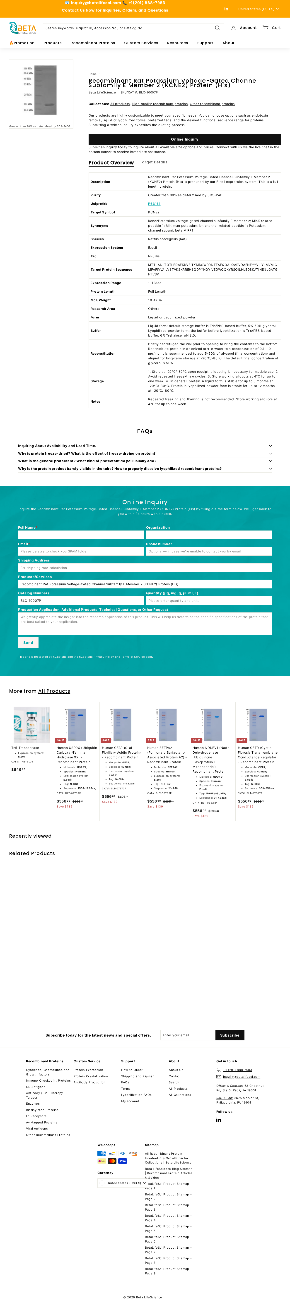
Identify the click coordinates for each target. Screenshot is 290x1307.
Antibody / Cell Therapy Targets (44, 1095)
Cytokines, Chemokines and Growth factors (48, 1072)
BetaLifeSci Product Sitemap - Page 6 (168, 1239)
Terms (126, 1088)
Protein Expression (88, 1070)
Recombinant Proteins (93, 42)
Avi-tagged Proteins (41, 1122)
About (228, 42)
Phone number (159, 544)
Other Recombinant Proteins (48, 1135)
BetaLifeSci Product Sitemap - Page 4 (168, 1218)
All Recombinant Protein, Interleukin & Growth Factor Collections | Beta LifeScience (168, 1158)
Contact (175, 1076)
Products (53, 42)
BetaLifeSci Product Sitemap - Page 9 (168, 1271)
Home (93, 74)
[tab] (111, 164)
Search (174, 1082)
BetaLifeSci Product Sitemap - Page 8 (168, 1260)
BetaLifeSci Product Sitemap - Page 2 (168, 1196)
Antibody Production (90, 1082)
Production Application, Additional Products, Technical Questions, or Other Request (93, 609)
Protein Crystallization (91, 1076)
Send (28, 642)
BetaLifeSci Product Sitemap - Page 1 (168, 1186)
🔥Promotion (22, 42)
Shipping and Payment (138, 1076)
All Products (54, 691)
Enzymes (33, 1103)
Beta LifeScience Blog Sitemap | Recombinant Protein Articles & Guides (169, 1173)
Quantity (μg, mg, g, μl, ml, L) (172, 593)
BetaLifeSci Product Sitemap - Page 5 (168, 1228)
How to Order (132, 1070)
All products (120, 104)
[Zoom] (41, 92)
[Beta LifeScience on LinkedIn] (218, 1119)
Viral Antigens (37, 1128)
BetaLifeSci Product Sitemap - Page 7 (168, 1250)
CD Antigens (36, 1087)
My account (130, 1101)
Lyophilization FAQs (136, 1095)
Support (205, 42)
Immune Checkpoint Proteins (48, 1080)
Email (23, 544)
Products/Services (35, 577)
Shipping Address (34, 560)
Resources (177, 42)
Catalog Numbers (34, 593)
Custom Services (141, 42)
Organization (158, 527)
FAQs (125, 1082)
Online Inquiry (184, 139)
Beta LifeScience (102, 92)
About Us (176, 1070)
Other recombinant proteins (212, 104)
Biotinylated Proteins (42, 1110)
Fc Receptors (36, 1116)
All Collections (180, 1095)
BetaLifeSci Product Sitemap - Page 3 (168, 1207)
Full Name (27, 527)
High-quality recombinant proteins (160, 104)
